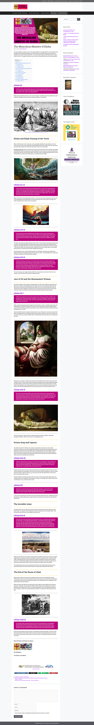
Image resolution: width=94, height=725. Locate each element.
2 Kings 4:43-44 (20, 458)
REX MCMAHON (66, 55)
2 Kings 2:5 (18, 85)
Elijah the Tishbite (18, 679)
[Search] (78, 19)
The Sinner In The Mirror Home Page (20, 13)
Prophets (45, 678)
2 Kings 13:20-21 (20, 619)
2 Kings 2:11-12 (19, 185)
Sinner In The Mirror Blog (34, 13)
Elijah (24, 678)
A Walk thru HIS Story (62, 13)
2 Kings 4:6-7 (19, 293)
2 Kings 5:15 (18, 485)
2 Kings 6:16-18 (19, 515)
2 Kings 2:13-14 (19, 230)
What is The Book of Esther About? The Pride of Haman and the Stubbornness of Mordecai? (70, 41)
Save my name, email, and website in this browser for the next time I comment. (32, 713)
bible (16, 678)
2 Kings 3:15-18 (19, 257)
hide (21, 60)
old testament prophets (38, 678)
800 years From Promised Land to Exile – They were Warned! (27, 680)
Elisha (27, 678)
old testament (31, 678)
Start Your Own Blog (45, 13)
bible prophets (20, 678)
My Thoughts (53, 13)
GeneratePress (56, 723)
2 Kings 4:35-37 (19, 390)
